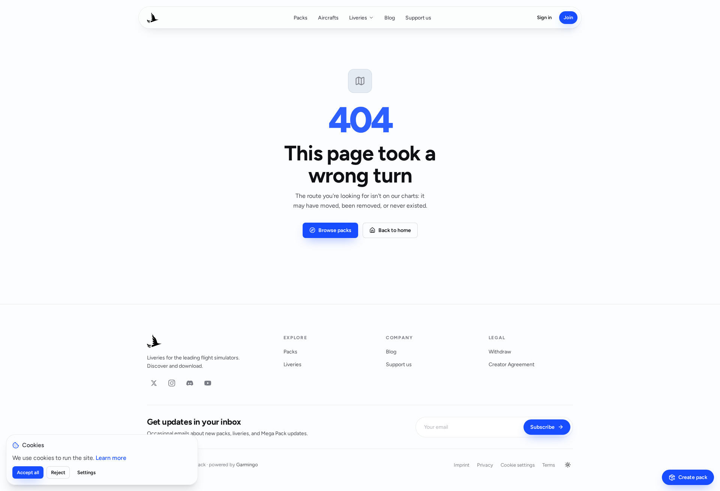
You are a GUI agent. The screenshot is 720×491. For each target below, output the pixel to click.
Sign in (544, 17)
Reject (58, 472)
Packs (301, 18)
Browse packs (334, 230)
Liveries (358, 18)
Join (568, 17)
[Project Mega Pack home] (206, 341)
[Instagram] (171, 383)
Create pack (692, 477)
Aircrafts (328, 18)
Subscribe (542, 427)
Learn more (111, 457)
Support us (418, 18)
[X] (153, 383)
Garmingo (247, 464)
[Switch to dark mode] (567, 465)
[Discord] (189, 383)
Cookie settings (518, 465)
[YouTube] (207, 383)
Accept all (28, 472)
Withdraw (500, 352)
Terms (548, 465)
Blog (389, 18)
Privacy (485, 465)
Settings (86, 472)
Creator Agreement (511, 364)
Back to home (394, 230)
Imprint (462, 465)
